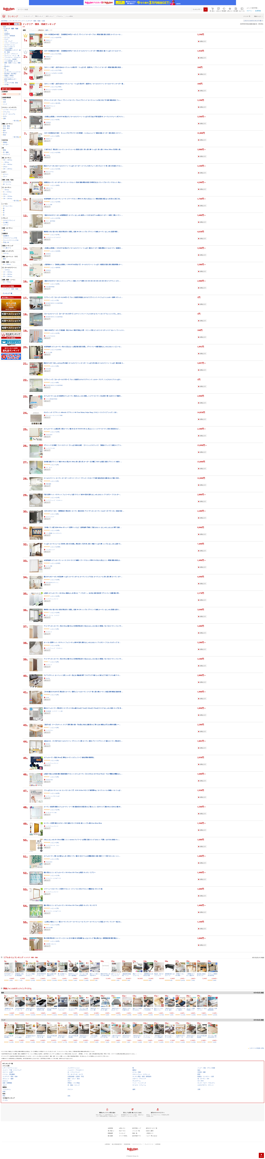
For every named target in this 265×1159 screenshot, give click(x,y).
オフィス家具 (8, 48)
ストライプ (6, 154)
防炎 (4, 135)
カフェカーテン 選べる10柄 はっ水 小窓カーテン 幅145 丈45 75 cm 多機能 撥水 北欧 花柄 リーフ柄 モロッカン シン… (82, 856)
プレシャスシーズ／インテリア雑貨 (54, 415)
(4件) (171, 980)
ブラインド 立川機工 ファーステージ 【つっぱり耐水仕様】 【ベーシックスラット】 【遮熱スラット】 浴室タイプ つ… (83, 445)
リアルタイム (59, 16)
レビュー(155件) (55, 152)
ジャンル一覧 (246, 16)
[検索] (206, 9)
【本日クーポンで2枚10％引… (126, 1009)
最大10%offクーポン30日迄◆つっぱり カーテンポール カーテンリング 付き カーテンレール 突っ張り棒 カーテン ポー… (83, 576)
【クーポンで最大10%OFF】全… (84, 1009)
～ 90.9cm (6, 189)
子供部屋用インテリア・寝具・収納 (12, 51)
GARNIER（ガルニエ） (51, 944)
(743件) (193, 980)
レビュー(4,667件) (56, 37)
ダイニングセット (9, 46)
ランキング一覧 (7, 293)
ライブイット (49, 631)
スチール (5, 253)
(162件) (214, 1042)
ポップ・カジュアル (9, 114)
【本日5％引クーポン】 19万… (191, 1036)
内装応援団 (48, 483)
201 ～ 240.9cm (7, 276)
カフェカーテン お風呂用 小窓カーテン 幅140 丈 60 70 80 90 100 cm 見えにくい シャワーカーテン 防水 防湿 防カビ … (82, 429)
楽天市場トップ (6, 21)
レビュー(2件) (55, 464)
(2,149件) (12, 1014)
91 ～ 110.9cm (7, 192)
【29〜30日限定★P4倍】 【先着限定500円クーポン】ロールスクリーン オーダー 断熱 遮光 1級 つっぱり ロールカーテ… (83, 51)
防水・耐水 (6, 128)
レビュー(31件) (55, 497)
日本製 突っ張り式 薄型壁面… (19, 974)
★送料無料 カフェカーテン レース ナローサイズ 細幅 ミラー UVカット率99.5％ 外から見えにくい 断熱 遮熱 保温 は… (82, 560)
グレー (5, 176)
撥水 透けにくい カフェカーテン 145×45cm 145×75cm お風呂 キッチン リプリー (70, 872)
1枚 (4, 230)
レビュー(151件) (55, 169)
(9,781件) (76, 1014)
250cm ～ (6, 166)
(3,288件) (86, 980)
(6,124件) (12, 1042)
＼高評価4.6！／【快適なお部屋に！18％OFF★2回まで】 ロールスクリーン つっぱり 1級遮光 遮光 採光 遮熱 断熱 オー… (83, 264)
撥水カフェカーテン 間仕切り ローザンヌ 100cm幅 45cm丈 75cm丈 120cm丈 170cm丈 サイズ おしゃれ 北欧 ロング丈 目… (83, 708)
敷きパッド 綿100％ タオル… (137, 1009)
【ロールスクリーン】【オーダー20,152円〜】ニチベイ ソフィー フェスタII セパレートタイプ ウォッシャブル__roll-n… (83, 314)
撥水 (4, 130)
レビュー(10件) (55, 612)
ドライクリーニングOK (10, 238)
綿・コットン (7, 184)
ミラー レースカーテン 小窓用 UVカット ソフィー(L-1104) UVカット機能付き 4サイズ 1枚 (73, 889)
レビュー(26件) (55, 284)
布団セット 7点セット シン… (202, 1009)
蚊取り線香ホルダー (10, 79)
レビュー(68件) (55, 185)
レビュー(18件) (55, 530)
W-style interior (49, 434)
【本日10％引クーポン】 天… (126, 1036)
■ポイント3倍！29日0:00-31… (94, 974)
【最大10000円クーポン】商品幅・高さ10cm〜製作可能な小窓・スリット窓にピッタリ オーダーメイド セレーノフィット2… (84, 330)
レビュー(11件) (55, 875)
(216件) (21, 1042)
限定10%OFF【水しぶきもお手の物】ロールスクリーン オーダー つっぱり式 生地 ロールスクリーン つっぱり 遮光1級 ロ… (84, 363)
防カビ (5, 132)
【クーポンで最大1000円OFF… (83, 974)
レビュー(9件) (55, 382)
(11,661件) (54, 1014)
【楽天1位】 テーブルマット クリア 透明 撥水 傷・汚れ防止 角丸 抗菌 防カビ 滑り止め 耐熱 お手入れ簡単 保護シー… (82, 724)
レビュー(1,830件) (56, 349)
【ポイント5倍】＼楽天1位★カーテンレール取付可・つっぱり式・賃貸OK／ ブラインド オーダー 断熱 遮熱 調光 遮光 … (83, 67)
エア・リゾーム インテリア (52, 615)
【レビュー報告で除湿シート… (190, 1009)
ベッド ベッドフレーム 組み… (19, 1036)
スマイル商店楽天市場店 (51, 399)
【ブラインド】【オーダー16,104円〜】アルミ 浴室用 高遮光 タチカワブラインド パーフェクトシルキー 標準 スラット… (83, 297)
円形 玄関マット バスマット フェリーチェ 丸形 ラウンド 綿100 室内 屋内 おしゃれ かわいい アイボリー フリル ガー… (82, 494)
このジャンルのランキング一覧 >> (253, 20)
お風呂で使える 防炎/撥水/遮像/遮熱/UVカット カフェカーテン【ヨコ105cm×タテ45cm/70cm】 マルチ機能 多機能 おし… (83, 774)
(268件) (75, 1042)
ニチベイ (5, 225)
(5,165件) (151, 1014)
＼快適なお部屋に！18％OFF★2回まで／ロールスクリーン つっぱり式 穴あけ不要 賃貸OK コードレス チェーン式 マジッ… (84, 116)
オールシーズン (8, 206)
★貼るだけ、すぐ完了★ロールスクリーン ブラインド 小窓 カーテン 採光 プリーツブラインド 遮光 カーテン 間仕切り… (83, 741)
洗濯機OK (6, 236)
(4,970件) (129, 1014)
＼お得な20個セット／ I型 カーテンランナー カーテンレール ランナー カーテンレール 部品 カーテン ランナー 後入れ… (83, 922)
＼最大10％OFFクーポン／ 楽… (116, 1036)
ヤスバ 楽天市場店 (50, 221)
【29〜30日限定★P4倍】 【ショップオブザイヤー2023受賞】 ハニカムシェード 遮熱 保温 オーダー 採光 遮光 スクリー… (83, 133)
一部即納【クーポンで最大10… (190, 974)
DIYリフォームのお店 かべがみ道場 (54, 73)
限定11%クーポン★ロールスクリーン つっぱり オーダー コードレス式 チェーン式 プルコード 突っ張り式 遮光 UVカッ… (83, 166)
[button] (218, 9)
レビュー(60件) (55, 941)
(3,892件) (97, 1014)
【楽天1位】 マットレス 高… (95, 1009)
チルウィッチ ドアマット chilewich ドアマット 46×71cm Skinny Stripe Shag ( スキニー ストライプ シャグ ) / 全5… (81, 412)
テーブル (7, 37)
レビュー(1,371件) (56, 70)
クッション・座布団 (10, 59)
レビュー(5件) (55, 481)
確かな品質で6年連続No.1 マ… (51, 974)
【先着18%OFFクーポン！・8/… (180, 1036)
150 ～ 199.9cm (7, 164)
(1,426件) (183, 1042)
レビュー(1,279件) (56, 87)
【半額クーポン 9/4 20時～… (180, 974)
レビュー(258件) (55, 547)
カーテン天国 (49, 204)
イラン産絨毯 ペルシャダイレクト (54, 533)
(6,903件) (65, 1014)
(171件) (203, 1042)
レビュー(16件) (55, 432)
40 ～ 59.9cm (7, 264)
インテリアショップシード (52, 598)
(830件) (107, 1014)
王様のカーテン (49, 188)
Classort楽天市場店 (50, 286)
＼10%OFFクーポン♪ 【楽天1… (180, 1009)
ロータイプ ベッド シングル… (147, 1036)
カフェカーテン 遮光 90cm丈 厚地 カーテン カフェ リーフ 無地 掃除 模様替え (69, 757)
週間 (46, 30)
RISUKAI (48, 744)
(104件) (75, 980)
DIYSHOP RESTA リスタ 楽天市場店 (54, 303)
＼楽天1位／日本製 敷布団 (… (212, 1009)
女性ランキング (50, 16)
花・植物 (5, 152)
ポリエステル (7, 182)
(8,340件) (194, 1014)
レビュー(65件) (55, 119)
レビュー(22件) (55, 596)
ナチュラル (6, 112)
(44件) (128, 1042)
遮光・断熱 (6, 126)
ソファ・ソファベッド (11, 43)
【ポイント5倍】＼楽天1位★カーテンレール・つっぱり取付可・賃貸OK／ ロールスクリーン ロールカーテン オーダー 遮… (84, 84)
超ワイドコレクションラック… (115, 974)
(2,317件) (119, 1014)
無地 (4, 150)
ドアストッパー (9, 77)
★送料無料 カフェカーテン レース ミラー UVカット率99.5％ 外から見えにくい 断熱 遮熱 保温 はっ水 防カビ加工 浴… (82, 199)
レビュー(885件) (55, 267)
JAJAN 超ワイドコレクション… (8, 974)
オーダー (5, 144)
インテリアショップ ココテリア (53, 237)
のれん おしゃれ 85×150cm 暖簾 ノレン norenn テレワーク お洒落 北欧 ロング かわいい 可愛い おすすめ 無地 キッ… (82, 839)
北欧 (4, 118)
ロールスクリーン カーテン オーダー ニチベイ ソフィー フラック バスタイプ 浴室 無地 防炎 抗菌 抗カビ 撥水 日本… (82, 478)
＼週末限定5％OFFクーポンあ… (105, 1036)
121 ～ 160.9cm (7, 272)
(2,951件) (215, 1014)
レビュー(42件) (55, 793)
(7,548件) (65, 980)
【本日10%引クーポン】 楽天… (84, 1036)
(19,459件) (54, 980)
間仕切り (7, 66)
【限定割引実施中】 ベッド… (126, 974)
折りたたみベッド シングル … (169, 1036)
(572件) (171, 1042)
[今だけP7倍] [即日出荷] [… (8, 1036)
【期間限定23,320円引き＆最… (148, 974)
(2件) (21, 980)
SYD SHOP (48, 368)
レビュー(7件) (55, 300)
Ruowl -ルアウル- (50, 171)
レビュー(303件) (55, 251)
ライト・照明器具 (9, 35)
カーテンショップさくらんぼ (52, 796)
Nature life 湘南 (49, 927)
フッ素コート (7, 248)
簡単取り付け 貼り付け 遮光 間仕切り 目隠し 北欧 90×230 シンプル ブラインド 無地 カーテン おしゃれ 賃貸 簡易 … (81, 231)
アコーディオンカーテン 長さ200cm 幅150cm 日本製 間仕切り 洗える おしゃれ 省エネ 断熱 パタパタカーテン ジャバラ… (83, 659)
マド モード (49, 467)
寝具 (5, 30)
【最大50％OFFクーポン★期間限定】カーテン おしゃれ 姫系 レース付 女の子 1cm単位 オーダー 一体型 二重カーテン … (83, 215)
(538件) (43, 1042)
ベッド (6, 32)
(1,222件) (54, 1042)
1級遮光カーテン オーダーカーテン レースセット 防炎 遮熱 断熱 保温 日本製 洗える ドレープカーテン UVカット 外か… (83, 182)
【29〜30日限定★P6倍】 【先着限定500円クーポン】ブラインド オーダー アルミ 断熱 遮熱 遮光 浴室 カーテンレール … (83, 34)
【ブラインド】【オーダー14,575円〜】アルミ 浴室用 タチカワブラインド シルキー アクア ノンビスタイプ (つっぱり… (83, 379)
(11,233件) (183, 1014)
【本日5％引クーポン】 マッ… (116, 1009)
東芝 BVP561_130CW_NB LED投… (105, 974)
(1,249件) (33, 1042)
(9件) (96, 980)
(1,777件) (65, 1042)
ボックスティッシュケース (12, 72)
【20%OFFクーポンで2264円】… (148, 1009)
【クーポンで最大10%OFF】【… (212, 1036)
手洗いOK (6, 242)
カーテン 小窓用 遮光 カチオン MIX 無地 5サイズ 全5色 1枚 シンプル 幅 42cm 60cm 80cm (73, 823)
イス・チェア (8, 41)
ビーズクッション (9, 45)
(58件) (150, 980)
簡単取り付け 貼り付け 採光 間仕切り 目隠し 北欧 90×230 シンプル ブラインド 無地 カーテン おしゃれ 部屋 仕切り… (82, 609)
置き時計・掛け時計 (10, 73)
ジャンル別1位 (69, 16)
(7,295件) (44, 980)
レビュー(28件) (55, 136)
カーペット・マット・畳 (11, 55)
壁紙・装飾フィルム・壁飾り (12, 63)
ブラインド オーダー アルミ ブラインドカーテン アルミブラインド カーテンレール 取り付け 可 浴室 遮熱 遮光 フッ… (82, 100)
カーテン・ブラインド (11, 54)
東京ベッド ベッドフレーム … (137, 974)
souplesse (48, 155)
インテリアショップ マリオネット (54, 500)
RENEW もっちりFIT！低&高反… (73, 974)
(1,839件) (161, 1042)
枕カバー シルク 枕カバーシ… (158, 1009)
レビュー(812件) (55, 103)
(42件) (150, 1042)
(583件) (107, 1042)
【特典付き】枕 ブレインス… (8, 1009)
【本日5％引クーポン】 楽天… (105, 1009)
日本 (4, 102)
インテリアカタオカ (50, 336)
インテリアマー (49, 730)
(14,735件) (161, 1014)
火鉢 (5, 81)
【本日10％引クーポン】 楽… (40, 1036)
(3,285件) (86, 1014)
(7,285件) (22, 1014)
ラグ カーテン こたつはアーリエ (53, 878)
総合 (4, 26)
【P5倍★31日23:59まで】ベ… (30, 1036)
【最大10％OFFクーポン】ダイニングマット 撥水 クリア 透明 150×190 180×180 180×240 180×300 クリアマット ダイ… (82, 281)
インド (5, 104)
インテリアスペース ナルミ (52, 845)
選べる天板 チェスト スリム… (62, 974)
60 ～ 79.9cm (7, 282)
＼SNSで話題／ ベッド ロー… (94, 1036)
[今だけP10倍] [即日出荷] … (52, 1009)
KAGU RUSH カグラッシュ (52, 582)
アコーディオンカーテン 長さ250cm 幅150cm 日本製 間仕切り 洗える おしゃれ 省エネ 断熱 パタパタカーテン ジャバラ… (83, 626)
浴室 (43, 21)
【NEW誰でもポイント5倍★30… (159, 1036)
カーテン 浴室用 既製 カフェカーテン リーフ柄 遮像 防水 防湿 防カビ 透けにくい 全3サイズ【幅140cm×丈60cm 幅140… (83, 807)
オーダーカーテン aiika (51, 812)
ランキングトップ (28, 16)
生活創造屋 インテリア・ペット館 (54, 711)
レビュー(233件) (55, 202)
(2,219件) (140, 1014)
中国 (4, 99)
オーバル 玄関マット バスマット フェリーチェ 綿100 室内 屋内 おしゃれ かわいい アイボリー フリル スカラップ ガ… (82, 642)
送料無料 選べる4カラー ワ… (170, 974)
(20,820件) (204, 1014)
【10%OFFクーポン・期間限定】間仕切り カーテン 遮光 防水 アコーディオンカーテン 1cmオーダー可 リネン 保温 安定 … (84, 511)
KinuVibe (48, 678)
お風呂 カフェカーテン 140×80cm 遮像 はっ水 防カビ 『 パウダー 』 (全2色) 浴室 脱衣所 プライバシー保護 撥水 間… (82, 593)
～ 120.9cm (6, 270)
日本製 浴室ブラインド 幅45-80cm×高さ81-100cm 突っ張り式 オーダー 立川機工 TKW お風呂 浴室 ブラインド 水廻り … (83, 461)
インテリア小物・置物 (11, 83)
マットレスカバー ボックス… (62, 1009)
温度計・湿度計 (9, 75)
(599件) (96, 1042)
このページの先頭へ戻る (256, 1048)
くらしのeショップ (50, 549)
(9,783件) (33, 980)
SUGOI (47, 697)
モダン (5, 116)
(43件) (118, 980)
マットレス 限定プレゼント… (30, 974)
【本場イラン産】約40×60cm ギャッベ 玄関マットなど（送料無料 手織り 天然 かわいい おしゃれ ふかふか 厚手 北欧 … (83, 527)
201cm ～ (6, 194)
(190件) (11, 980)
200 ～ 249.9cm (7, 169)
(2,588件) (140, 1042)
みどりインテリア (50, 516)
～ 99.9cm (6, 162)
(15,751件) (44, 1014)
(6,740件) (194, 1042)
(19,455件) (33, 1014)
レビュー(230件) (55, 563)
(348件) (214, 980)
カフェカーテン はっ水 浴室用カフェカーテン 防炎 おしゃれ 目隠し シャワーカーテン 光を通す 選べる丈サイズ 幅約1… (83, 396)
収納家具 (7, 34)
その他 (6, 84)
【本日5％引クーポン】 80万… (62, 1036)
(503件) (86, 1042)
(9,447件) (183, 980)
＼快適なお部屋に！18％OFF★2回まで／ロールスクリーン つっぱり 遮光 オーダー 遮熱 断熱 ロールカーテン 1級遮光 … (83, 248)
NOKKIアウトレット (50, 106)
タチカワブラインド (9, 220)
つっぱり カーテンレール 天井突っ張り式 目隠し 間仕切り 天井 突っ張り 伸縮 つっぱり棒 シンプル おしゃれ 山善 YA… (83, 544)
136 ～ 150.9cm (7, 196)
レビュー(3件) (55, 366)
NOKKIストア (49, 40)
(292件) (171, 1014)
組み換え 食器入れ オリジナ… (201, 974)
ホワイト (5, 174)
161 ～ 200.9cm (7, 274)
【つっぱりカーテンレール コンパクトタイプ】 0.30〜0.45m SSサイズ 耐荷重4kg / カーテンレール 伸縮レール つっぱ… (83, 790)
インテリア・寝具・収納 (32, 21)
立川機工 (5, 222)
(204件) (118, 1042)
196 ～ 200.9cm (7, 198)
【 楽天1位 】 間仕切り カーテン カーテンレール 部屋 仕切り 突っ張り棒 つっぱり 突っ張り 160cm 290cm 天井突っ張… (83, 149)
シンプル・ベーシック (10, 109)
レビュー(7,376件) (56, 54)
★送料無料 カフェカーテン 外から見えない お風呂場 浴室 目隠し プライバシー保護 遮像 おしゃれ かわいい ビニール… (83, 346)
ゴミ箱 (6, 70)
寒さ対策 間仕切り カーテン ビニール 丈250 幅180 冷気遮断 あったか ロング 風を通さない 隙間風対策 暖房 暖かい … (82, 938)
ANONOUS (48, 122)
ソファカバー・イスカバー (12, 57)
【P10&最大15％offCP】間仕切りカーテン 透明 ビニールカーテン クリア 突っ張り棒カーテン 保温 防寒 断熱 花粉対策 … (83, 692)
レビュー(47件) (55, 234)
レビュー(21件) (55, 333)
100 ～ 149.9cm (7, 160)
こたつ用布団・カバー (11, 61)
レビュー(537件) (55, 218)
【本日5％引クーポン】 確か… (30, 1009)
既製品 (5, 142)
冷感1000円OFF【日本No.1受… (40, 1009)
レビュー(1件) (55, 629)
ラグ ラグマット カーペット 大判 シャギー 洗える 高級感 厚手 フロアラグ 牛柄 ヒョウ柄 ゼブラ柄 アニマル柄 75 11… (82, 675)
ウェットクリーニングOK (10, 240)
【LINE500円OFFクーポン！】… (41, 974)
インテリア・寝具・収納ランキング (39, 24)
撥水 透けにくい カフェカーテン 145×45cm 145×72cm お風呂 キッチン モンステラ (70, 905)
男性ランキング (39, 16)
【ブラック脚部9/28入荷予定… (212, 974)
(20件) (128, 980)
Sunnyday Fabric (49, 779)
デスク (6, 39)
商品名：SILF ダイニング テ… (158, 974)
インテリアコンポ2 (50, 448)
